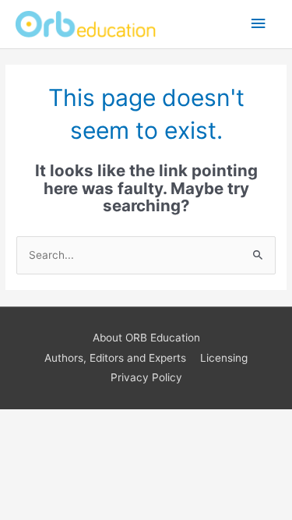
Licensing (224, 358)
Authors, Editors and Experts (115, 358)
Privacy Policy (146, 377)
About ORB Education (146, 337)
